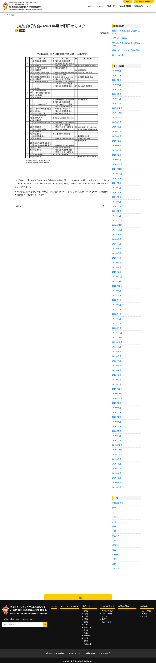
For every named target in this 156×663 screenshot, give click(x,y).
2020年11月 (117, 394)
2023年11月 (117, 225)
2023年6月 (116, 249)
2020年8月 (116, 408)
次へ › (105, 206)
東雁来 (115, 554)
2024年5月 (116, 197)
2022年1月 (116, 328)
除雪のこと (106, 619)
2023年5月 (116, 253)
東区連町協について (142, 6)
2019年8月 (116, 464)
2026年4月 (116, 89)
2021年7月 (116, 356)
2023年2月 (116, 267)
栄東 (114, 526)
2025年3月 (116, 150)
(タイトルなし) (118, 55)
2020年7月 (116, 412)
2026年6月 (116, 80)
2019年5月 (116, 478)
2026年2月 (116, 99)
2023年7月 (116, 244)
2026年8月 (116, 71)
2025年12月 (117, 108)
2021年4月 (116, 370)
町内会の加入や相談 (143, 1)
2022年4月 (116, 314)
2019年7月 (116, 469)
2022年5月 (116, 309)
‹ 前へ (18, 206)
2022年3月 (116, 319)
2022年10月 (117, 286)
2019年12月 (117, 445)
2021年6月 (116, 361)
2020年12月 (117, 389)
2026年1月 (116, 103)
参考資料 (144, 606)
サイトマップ (104, 653)
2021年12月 (117, 333)
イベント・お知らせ (95, 6)
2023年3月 (116, 263)
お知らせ (22, 30)
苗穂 (114, 564)
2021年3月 (116, 375)
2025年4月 (116, 146)
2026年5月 (116, 85)
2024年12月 (117, 164)
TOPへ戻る (78, 598)
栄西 (114, 522)
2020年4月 (116, 426)
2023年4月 (116, 258)
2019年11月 (117, 450)
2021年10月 (117, 342)
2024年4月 (116, 202)
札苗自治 (116, 545)
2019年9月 (116, 459)
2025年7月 (116, 132)
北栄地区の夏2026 (119, 38)
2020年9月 (116, 403)
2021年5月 (116, 366)
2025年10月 (117, 117)
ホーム (6, 15)
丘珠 (114, 540)
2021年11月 (117, 337)
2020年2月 (116, 436)
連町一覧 (111, 6)
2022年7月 (116, 300)
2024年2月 (116, 211)
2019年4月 (116, 483)
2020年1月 (116, 440)
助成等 (144, 616)
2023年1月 (116, 272)
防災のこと (106, 622)
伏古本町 (116, 536)
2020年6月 (116, 417)
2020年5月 (116, 422)
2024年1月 (116, 216)
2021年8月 (116, 352)
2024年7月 (116, 188)
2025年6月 (116, 136)
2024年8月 (116, 183)
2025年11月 (117, 113)
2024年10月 (117, 174)
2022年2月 (116, 323)
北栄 (114, 517)
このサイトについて (75, 653)
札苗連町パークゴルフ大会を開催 (126, 50)
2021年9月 (116, 347)
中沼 (114, 559)
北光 (12, 15)
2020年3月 (116, 431)
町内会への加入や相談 (55, 653)
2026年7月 (116, 75)
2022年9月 (116, 291)
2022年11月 (117, 281)
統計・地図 (146, 611)
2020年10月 (117, 398)
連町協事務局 (117, 503)
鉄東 (114, 508)
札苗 (114, 550)
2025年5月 (116, 141)
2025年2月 (116, 155)
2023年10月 (117, 230)
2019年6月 (116, 473)
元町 (114, 531)
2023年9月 (116, 234)
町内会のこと (107, 611)
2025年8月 (116, 127)
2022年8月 (116, 295)
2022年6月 (116, 305)
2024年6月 (116, 192)
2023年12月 (117, 220)
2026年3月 (116, 94)
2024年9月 (116, 178)
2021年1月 (116, 384)
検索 (127, 1)
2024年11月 (117, 169)
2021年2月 (116, 380)
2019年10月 (117, 454)
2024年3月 (116, 206)
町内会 (144, 614)
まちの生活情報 (124, 6)
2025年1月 (116, 160)
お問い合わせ (91, 653)
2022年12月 (117, 277)
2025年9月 (116, 122)
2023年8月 (116, 239)
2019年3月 (116, 487)
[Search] (45, 624)
